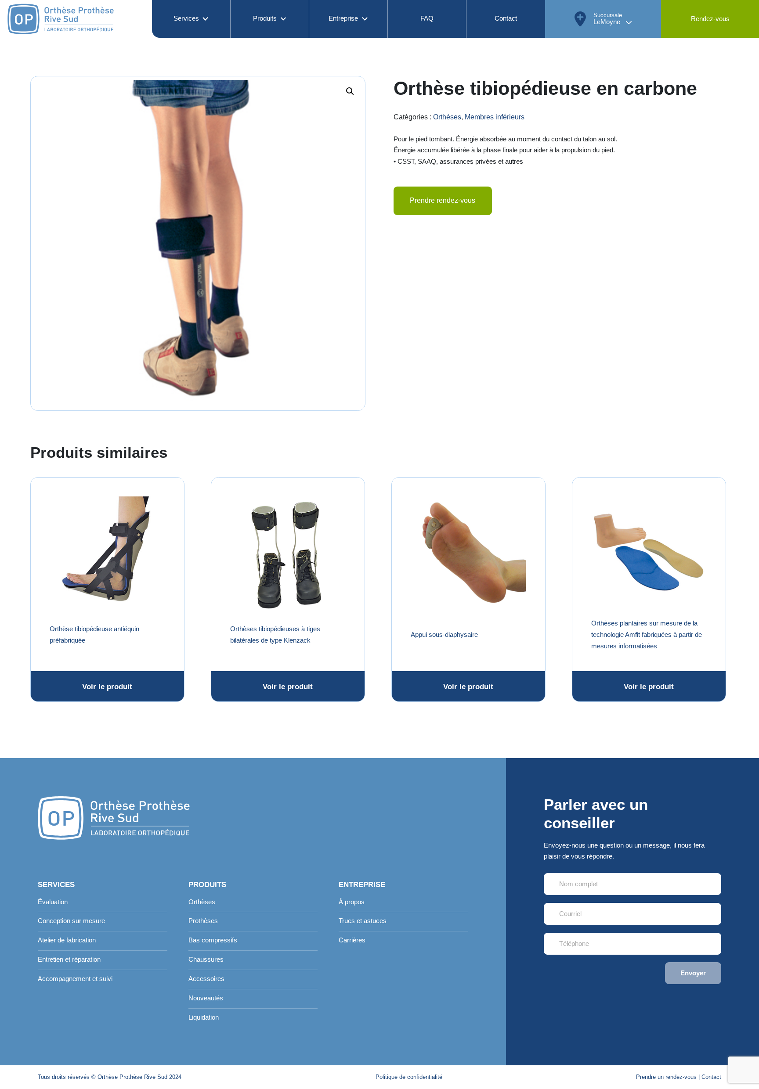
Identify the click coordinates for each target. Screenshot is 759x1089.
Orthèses (447, 117)
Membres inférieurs (494, 117)
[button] (350, 91)
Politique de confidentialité (409, 1077)
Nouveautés (205, 998)
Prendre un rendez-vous (666, 1077)
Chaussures (206, 959)
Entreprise (343, 18)
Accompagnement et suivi (75, 978)
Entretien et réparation (69, 959)
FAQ (427, 18)
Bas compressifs (212, 940)
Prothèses (203, 920)
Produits (265, 18)
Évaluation (53, 902)
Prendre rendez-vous (442, 200)
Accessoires (206, 978)
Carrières (352, 940)
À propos (352, 902)
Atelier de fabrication (67, 940)
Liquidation (203, 1017)
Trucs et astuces (363, 920)
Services (186, 18)
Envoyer (693, 973)
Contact (506, 18)
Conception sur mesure (71, 920)
